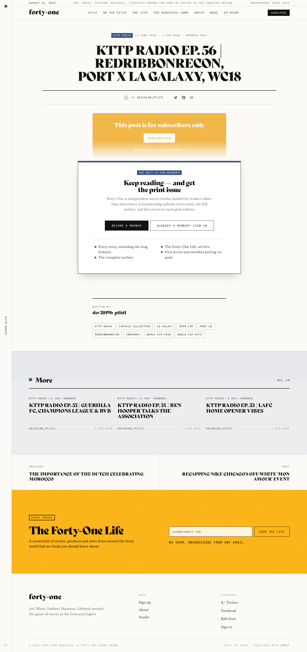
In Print (231, 12)
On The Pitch (115, 12)
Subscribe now (159, 138)
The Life (140, 12)
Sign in (226, 627)
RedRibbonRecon (107, 334)
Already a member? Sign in (182, 225)
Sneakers (133, 334)
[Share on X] (175, 97)
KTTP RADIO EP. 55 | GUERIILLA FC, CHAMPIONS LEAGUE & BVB (70, 407)
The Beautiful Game (171, 12)
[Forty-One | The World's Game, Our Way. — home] (44, 12)
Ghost (285, 645)
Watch (199, 12)
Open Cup (186, 326)
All (280, 380)
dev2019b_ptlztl (150, 97)
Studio (144, 617)
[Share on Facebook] (183, 97)
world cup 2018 (159, 334)
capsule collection (134, 326)
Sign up (145, 602)
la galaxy (165, 326)
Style (93, 12)
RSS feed (228, 619)
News (214, 12)
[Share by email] (191, 97)
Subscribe (279, 12)
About (144, 610)
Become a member (127, 225)
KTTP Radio (122, 35)
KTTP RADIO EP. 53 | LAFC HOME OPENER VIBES (239, 407)
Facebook (228, 611)
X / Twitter (229, 603)
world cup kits (190, 334)
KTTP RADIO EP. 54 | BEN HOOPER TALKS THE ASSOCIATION (149, 410)
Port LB (206, 326)
